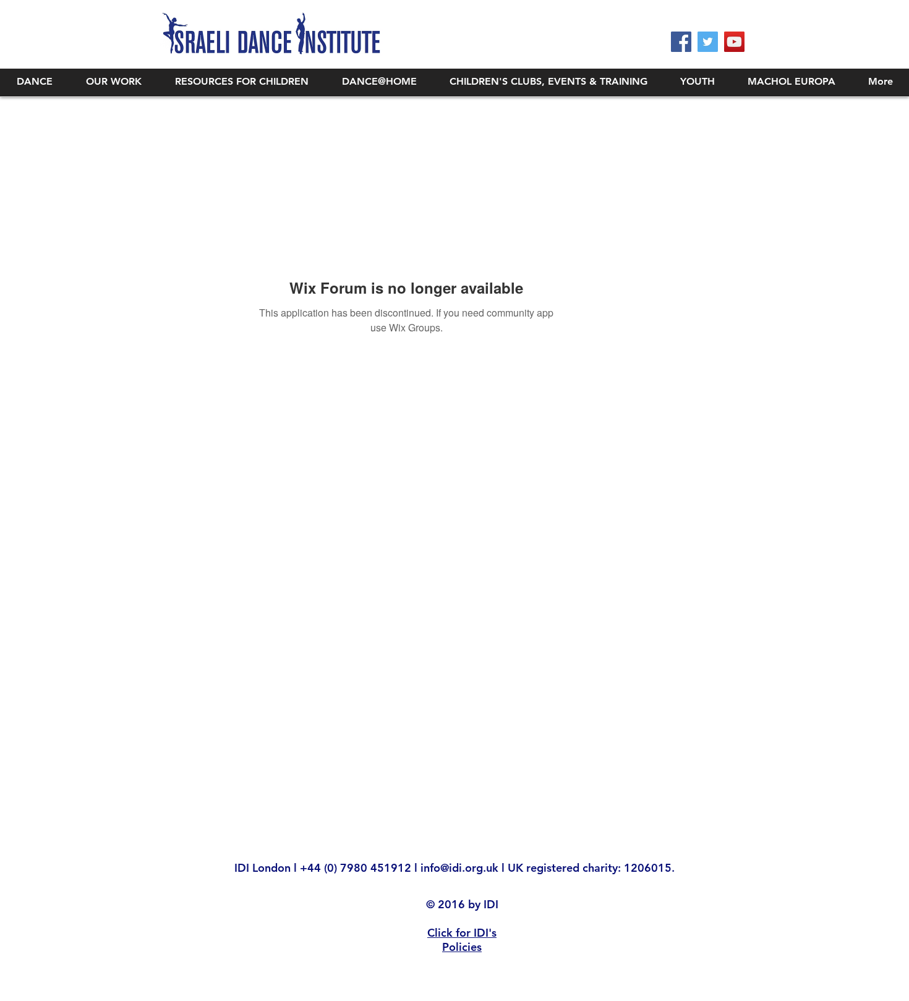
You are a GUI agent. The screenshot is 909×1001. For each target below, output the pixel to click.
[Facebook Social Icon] (681, 42)
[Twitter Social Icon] (708, 42)
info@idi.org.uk (459, 868)
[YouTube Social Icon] (734, 42)
